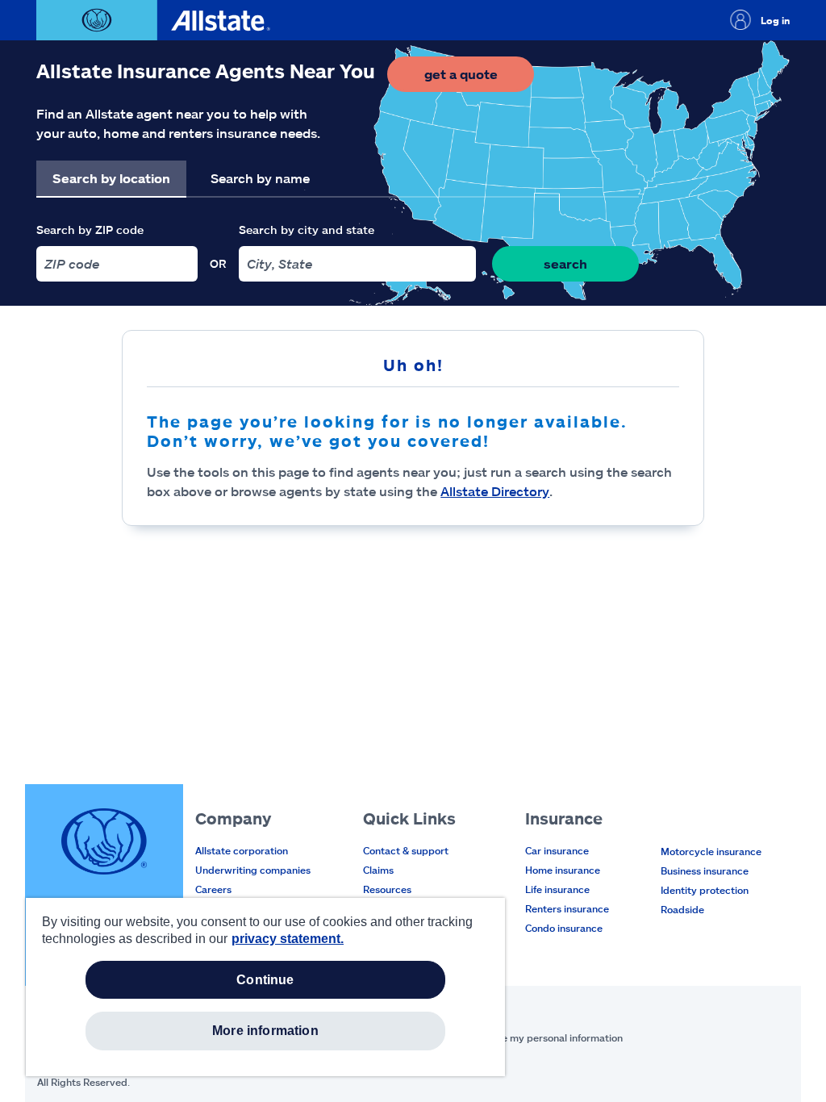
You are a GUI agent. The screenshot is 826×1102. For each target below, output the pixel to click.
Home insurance (562, 869)
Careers (213, 889)
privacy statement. (288, 938)
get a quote (479, 78)
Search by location (111, 178)
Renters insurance (567, 908)
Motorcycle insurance (711, 851)
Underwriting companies (253, 869)
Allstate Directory (494, 491)
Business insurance (705, 870)
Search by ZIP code (90, 229)
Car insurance (557, 850)
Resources (387, 889)
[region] (265, 987)
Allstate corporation (241, 850)
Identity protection (705, 889)
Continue (265, 980)
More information (265, 1030)
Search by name (260, 178)
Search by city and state (306, 229)
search (565, 263)
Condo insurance (564, 927)
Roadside (682, 909)
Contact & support (405, 850)
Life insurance (557, 889)
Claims (378, 869)
